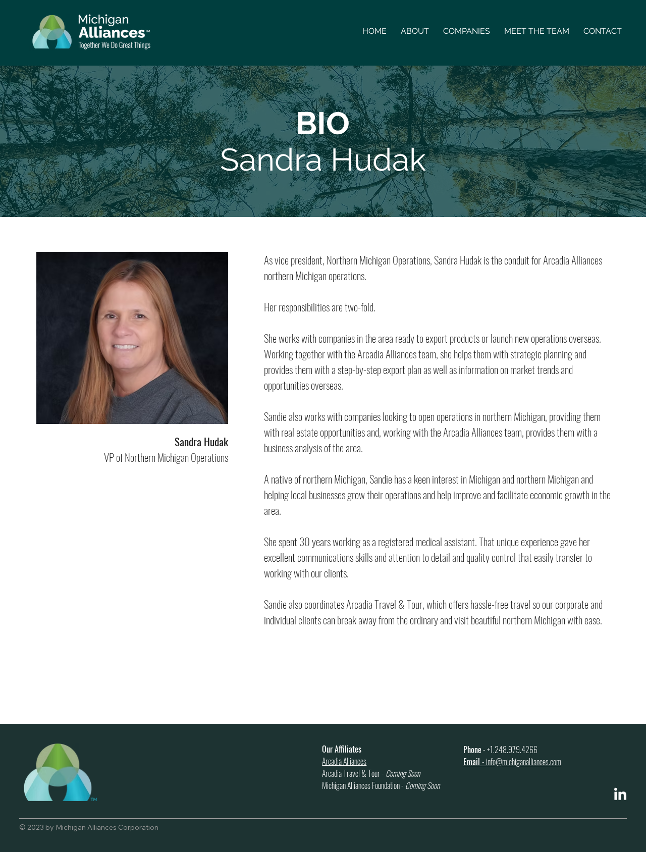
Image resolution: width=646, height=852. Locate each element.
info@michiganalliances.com (523, 762)
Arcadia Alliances (344, 761)
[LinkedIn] (620, 795)
